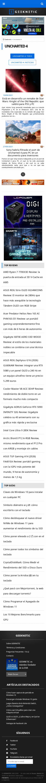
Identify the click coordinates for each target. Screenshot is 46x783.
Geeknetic (8, 39)
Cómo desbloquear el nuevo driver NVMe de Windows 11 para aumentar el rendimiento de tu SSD (23, 523)
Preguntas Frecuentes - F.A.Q (17, 652)
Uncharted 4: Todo (22, 56)
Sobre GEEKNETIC (13, 643)
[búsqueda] (42, 3)
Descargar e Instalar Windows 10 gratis (21, 699)
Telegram (13, 753)
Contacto (10, 656)
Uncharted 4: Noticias (22, 62)
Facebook (14, 741)
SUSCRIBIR (11, 766)
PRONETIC (5, 778)
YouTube (13, 749)
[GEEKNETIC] (23, 11)
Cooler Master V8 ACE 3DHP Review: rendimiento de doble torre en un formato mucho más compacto (23, 394)
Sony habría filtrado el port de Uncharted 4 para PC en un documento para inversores (23, 152)
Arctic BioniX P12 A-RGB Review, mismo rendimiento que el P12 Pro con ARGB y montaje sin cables (22, 443)
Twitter (13, 745)
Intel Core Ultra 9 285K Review (20, 430)
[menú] (3, 3)
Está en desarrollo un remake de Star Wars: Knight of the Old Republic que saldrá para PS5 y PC (23, 101)
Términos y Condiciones (15, 647)
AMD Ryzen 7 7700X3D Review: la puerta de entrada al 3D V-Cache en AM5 (23, 277)
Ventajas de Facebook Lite (16, 723)
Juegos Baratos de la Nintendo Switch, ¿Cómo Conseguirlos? (21, 704)
